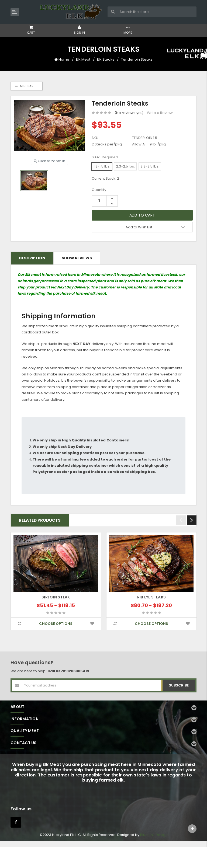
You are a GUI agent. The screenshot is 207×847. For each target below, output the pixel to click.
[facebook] (16, 822)
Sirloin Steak (56, 597)
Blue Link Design (154, 834)
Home (63, 59)
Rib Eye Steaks (151, 597)
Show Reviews (77, 258)
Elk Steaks (105, 59)
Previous (181, 520)
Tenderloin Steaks (137, 59)
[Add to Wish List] (92, 624)
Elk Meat (83, 59)
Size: (105, 157)
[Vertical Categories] (15, 12)
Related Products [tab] (40, 520)
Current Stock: (105, 178)
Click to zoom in (51, 160)
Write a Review (160, 112)
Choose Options (56, 623)
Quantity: (99, 189)
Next (191, 520)
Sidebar (26, 86)
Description (32, 258)
